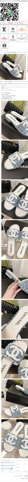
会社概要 (26, 475)
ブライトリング (19, 471)
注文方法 (16, 22)
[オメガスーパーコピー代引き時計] (4, 38)
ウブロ (17, 470)
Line (27, 22)
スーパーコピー (3, 23)
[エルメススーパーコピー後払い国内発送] (22, 29)
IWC (2, 471)
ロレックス (4, 470)
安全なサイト (22, 22)
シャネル (10, 464)
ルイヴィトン (4, 464)
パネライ (10, 470)
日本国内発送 (10, 23)
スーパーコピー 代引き (18, 475)
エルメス (17, 464)
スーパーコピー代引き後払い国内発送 (8, 52)
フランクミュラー (12, 471)
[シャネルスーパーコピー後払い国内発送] (13, 29)
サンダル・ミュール (23, 52)
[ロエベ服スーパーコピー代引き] (4, 46)
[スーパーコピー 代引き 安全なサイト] (9, 21)
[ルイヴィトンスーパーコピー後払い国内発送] (4, 29)
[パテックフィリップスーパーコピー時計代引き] (22, 38)
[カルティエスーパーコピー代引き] (13, 38)
